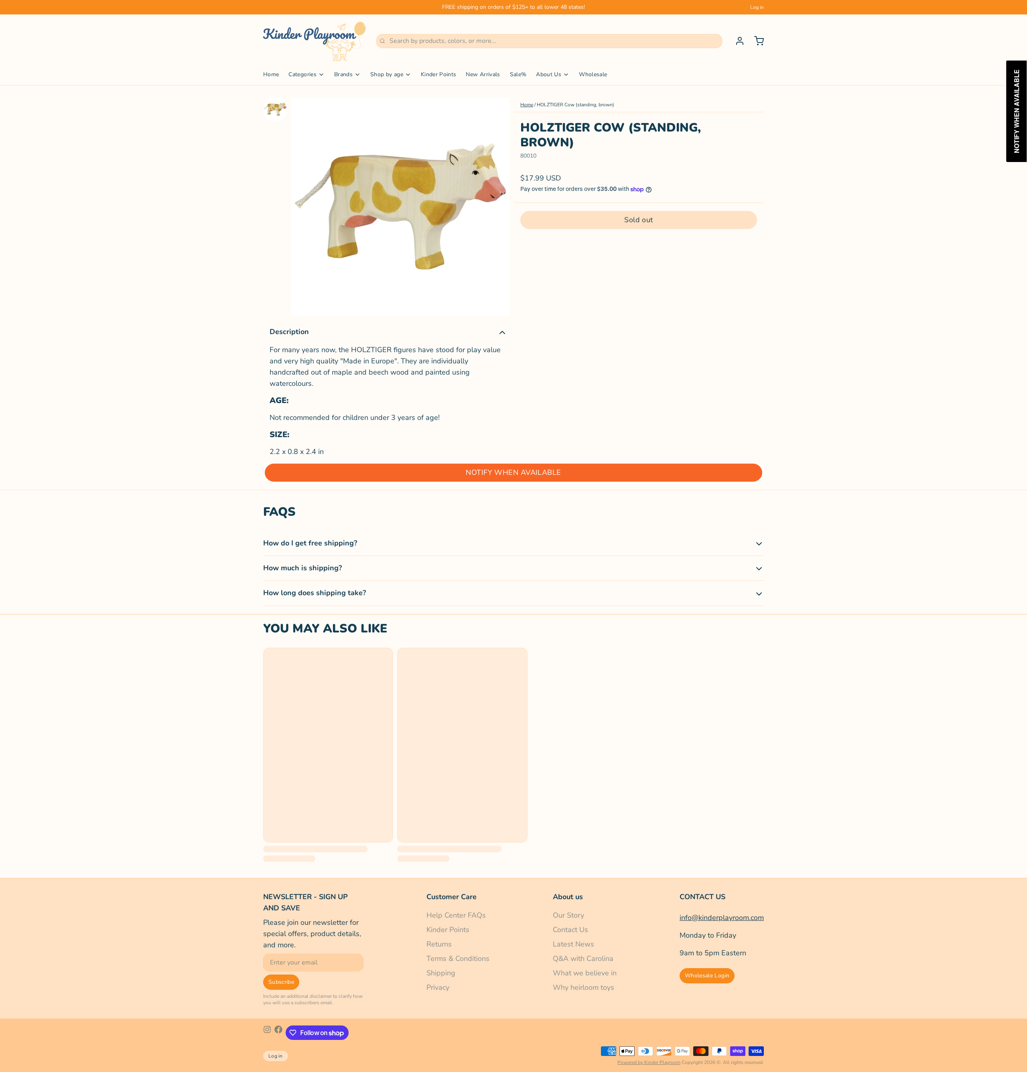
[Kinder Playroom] (315, 41)
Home (271, 74)
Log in (757, 7)
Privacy (437, 987)
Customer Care (451, 897)
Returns (439, 944)
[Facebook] (278, 1032)
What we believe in (585, 973)
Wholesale (593, 74)
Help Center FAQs (456, 915)
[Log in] (737, 41)
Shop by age (386, 74)
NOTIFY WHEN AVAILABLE (513, 472)
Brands (343, 74)
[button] (638, 220)
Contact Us (570, 929)
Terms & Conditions (457, 958)
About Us (548, 74)
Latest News (573, 944)
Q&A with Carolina (583, 958)
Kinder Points (439, 74)
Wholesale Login (707, 975)
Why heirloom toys (583, 987)
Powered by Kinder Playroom (648, 1062)
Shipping (440, 973)
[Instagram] (267, 1032)
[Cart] (756, 41)
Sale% (518, 74)
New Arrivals (483, 74)
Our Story (568, 915)
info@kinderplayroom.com (722, 917)
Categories (302, 74)
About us (568, 897)
